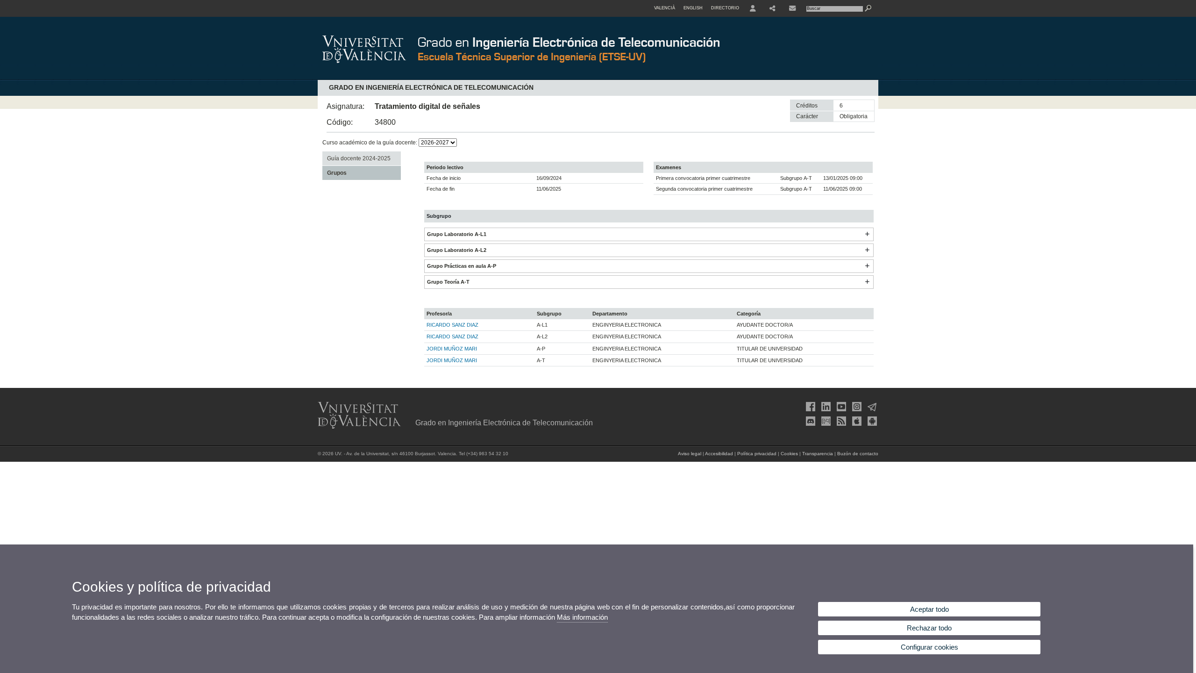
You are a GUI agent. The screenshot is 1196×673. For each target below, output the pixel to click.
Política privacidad (756, 453)
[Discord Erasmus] (810, 421)
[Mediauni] (825, 421)
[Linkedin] (825, 406)
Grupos (337, 173)
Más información (582, 617)
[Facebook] (810, 406)
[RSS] (840, 421)
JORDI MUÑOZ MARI (452, 348)
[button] (867, 234)
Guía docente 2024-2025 (359, 158)
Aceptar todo (929, 609)
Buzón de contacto (857, 453)
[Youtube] (840, 406)
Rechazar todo (929, 628)
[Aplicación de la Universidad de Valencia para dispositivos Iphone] (856, 421)
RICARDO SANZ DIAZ (452, 325)
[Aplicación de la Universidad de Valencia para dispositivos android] (871, 421)
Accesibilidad (719, 453)
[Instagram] (856, 406)
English (693, 8)
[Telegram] (871, 406)
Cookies (789, 453)
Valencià (664, 8)
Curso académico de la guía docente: (370, 142)
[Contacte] (792, 8)
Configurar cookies (929, 647)
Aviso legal (689, 453)
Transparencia (817, 453)
